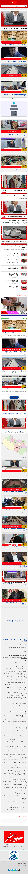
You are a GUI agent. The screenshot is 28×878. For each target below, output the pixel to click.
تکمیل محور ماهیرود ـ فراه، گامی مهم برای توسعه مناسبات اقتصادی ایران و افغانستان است (15, 674)
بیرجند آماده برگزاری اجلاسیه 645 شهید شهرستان (18, 711)
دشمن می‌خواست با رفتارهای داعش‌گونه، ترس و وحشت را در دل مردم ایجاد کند (15, 785)
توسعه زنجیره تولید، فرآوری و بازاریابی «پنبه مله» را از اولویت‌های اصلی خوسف (15, 788)
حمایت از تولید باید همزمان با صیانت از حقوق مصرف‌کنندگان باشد (15, 701)
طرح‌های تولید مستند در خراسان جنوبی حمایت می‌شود (15, 61)
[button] (14, 397)
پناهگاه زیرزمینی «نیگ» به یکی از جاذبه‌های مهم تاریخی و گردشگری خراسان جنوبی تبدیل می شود (16, 810)
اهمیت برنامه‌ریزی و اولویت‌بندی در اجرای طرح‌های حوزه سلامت (16, 706)
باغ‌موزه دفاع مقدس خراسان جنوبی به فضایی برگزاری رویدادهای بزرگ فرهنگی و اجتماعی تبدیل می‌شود (15, 693)
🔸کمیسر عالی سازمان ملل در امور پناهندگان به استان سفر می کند (15, 529)
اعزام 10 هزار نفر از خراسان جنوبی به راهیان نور (17, 170)
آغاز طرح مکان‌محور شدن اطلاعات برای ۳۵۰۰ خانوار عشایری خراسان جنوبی (14, 246)
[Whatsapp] (14, 870)
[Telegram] (12, 870)
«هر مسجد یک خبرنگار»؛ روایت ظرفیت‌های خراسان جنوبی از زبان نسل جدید (15, 8)
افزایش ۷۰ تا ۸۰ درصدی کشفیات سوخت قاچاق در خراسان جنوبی (15, 719)
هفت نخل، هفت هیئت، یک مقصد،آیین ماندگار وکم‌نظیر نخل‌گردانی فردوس (15, 768)
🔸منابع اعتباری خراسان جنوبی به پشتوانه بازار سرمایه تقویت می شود (15, 510)
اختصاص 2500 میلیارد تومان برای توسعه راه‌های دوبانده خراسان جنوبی (14, 741)
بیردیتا (18, 865)
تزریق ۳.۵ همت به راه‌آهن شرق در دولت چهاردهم (18, 695)
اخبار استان (3, 192)
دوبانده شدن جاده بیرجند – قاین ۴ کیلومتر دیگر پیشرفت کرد (14, 78)
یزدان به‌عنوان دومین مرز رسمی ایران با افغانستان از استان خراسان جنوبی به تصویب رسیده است (16, 708)
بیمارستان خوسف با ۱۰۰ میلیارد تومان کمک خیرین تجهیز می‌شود (15, 777)
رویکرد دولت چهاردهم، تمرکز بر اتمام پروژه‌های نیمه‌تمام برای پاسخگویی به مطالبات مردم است (15, 796)
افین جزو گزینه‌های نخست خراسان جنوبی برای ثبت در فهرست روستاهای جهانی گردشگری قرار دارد (16, 793)
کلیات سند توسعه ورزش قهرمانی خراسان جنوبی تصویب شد (14, 153)
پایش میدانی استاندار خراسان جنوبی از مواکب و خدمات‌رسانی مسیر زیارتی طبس (15, 763)
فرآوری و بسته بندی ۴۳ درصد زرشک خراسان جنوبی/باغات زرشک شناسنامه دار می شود (14, 135)
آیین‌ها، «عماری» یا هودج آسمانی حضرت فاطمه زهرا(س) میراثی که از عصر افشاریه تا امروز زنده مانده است (15, 774)
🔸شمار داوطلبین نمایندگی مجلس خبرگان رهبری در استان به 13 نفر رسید (15, 602)
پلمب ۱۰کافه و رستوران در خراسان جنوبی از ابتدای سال (12, 254)
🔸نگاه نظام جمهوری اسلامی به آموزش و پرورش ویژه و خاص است (15, 473)
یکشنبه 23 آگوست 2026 (14, 256)
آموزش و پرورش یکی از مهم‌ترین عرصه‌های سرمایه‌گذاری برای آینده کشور (14, 721)
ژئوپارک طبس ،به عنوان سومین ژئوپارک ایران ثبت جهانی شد (14, 45)
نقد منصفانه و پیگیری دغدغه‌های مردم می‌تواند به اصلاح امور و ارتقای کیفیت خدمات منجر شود (15, 716)
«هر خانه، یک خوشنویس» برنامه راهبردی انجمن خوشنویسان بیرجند (15, 671)
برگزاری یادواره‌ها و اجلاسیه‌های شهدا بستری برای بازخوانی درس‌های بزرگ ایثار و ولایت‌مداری (15, 799)
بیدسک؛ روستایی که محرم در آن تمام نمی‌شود (18, 765)
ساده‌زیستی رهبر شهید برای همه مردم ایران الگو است (13, 267)
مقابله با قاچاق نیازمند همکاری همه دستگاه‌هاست (12, 281)
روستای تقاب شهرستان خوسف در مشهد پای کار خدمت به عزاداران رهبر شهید (15, 760)
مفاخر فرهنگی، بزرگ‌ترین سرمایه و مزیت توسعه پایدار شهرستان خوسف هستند (15, 751)
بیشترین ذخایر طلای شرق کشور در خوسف (19, 703)
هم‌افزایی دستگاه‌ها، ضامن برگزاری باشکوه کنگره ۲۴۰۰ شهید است (15, 680)
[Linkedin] (9, 870)
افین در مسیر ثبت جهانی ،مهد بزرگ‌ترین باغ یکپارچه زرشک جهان (16, 746)
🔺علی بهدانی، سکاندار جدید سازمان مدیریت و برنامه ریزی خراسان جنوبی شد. (15, 565)
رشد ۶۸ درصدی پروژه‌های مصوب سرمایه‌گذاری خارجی (16, 220)
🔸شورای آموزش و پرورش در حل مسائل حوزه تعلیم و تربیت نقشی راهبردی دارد (15, 584)
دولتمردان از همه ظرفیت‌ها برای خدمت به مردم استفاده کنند (14, 195)
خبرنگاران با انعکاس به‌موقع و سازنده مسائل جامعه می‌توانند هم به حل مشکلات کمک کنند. (12, 261)
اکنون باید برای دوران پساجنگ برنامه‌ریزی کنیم (18, 779)
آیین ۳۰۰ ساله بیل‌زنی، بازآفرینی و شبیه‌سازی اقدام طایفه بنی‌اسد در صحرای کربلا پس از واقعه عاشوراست (16, 771)
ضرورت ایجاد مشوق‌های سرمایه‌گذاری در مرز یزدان (18, 749)
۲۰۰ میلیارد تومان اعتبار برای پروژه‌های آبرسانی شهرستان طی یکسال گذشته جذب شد (16, 757)
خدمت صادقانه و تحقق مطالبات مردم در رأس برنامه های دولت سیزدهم (15, 95)
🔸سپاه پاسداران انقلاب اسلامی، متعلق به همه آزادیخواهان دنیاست (15, 639)
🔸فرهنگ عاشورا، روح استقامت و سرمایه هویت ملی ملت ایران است (15, 547)
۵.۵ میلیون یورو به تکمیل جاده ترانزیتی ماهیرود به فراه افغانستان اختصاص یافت (16, 677)
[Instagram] (19, 870)
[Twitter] (16, 870)
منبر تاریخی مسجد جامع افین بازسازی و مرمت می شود (17, 724)
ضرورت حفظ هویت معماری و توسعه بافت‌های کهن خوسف (16, 805)
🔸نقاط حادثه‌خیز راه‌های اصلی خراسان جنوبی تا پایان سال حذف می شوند (15, 492)
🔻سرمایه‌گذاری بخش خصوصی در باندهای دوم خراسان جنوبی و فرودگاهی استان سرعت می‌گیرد (16, 621)
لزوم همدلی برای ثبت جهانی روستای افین (19, 790)
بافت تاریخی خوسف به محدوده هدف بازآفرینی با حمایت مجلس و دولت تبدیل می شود (15, 802)
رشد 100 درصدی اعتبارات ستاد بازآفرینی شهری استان (18, 807)
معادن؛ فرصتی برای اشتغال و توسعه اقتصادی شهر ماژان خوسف (16, 744)
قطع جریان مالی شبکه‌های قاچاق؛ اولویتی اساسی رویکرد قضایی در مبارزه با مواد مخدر (16, 698)
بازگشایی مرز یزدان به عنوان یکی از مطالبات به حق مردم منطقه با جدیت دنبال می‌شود (15, 782)
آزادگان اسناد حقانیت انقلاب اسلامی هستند (19, 713)
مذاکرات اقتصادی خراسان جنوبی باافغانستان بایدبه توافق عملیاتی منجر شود (15, 690)
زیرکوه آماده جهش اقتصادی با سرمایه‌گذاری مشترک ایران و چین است (15, 754)
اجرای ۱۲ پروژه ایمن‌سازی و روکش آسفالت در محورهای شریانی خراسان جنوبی (13, 288)
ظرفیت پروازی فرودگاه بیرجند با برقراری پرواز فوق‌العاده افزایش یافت (15, 684)
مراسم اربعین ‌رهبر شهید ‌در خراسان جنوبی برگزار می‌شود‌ (17, 682)
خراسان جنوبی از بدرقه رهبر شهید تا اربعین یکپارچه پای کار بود (16, 687)
